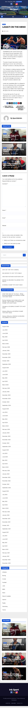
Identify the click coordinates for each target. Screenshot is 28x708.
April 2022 (5, 504)
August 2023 (5, 450)
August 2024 (5, 408)
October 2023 (5, 443)
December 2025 (6, 354)
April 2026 (5, 340)
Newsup (22, 698)
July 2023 (4, 453)
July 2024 (4, 412)
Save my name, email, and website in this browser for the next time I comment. (12, 236)
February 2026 (6, 347)
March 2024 (5, 426)
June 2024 (5, 415)
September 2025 (6, 364)
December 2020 (6, 559)
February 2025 (6, 388)
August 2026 (5, 326)
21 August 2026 (8, 677)
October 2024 (5, 402)
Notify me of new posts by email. (12, 243)
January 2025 (5, 391)
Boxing (4, 24)
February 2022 (6, 511)
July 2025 (4, 371)
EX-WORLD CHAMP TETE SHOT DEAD (12, 285)
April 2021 (4, 546)
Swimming (4, 606)
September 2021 (6, 528)
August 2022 (5, 491)
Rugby (4, 603)
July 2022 (4, 494)
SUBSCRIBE (13, 703)
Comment (5, 183)
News (3, 592)
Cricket (4, 579)
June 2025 (5, 374)
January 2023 (5, 474)
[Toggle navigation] (13, 17)
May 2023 (4, 460)
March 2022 (5, 508)
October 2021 (5, 525)
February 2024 (6, 429)
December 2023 (6, 436)
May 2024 (4, 419)
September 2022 (6, 487)
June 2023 (5, 456)
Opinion (4, 599)
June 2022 (5, 498)
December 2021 (6, 518)
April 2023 (5, 463)
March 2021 (5, 549)
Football (4, 582)
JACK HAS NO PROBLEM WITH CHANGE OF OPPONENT (19, 108)
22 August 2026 (8, 633)
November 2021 (6, 522)
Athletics (4, 572)
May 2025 (4, 378)
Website (4, 225)
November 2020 (6, 563)
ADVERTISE (8, 703)
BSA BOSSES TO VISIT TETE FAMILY (13, 150)
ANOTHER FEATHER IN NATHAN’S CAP (11, 164)
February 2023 (6, 470)
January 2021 (5, 556)
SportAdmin (17, 118)
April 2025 (5, 381)
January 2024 (6, 432)
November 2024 (6, 398)
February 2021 (6, 552)
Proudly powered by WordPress (9, 698)
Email (4, 218)
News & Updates (6, 596)
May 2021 (4, 542)
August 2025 (5, 367)
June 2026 (5, 333)
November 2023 (6, 439)
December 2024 (6, 395)
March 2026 (5, 343)
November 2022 (6, 480)
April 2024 (5, 422)
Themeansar (13, 700)
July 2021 (4, 535)
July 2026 (4, 330)
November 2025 (6, 357)
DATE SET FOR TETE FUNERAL (11, 136)
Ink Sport (14, 9)
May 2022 (4, 501)
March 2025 (5, 384)
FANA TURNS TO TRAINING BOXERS (9, 107)
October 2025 (5, 360)
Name (4, 210)
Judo (3, 585)
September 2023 (6, 446)
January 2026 (5, 350)
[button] (23, 16)
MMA (3, 589)
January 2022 (5, 515)
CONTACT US (19, 703)
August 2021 (5, 532)
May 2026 (4, 336)
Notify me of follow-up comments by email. (14, 240)
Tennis (4, 609)
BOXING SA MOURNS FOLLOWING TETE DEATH (13, 675)
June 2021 (5, 539)
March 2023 (5, 467)
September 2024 (6, 405)
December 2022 (6, 477)
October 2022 (5, 484)
